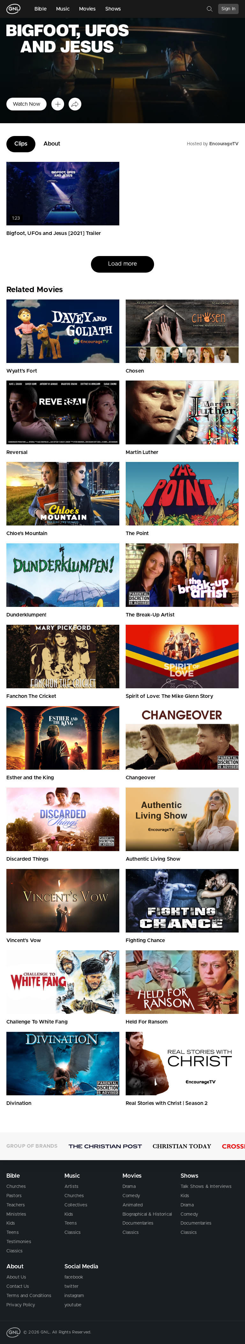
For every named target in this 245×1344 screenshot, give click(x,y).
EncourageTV (224, 144)
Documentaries (137, 1223)
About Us (16, 1277)
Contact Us (17, 1286)
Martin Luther (142, 452)
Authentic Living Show (153, 859)
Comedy (131, 1196)
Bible (40, 8)
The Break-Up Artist (150, 614)
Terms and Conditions (28, 1296)
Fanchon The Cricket (31, 696)
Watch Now (26, 104)
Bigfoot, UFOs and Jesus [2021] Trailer (53, 233)
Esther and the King (30, 777)
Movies (87, 8)
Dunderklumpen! (26, 614)
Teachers (15, 1205)
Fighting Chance (145, 940)
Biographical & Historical (147, 1214)
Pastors (14, 1196)
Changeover (141, 777)
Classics (14, 1251)
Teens (12, 1232)
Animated (132, 1205)
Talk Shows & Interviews (206, 1186)
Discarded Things (27, 859)
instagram (74, 1296)
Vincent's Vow (23, 940)
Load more (122, 280)
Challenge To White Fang (37, 1021)
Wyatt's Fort (21, 371)
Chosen (135, 371)
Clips (20, 144)
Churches (16, 1186)
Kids (10, 1223)
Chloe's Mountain (27, 533)
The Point (137, 533)
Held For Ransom (146, 1021)
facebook (73, 1277)
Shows (113, 8)
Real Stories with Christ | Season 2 (167, 1103)
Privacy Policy (20, 1305)
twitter (71, 1286)
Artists (71, 1186)
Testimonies (18, 1242)
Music (63, 8)
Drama (129, 1186)
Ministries (16, 1214)
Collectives (75, 1205)
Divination (19, 1103)
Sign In (228, 9)
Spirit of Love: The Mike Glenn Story (169, 696)
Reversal (16, 452)
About (52, 144)
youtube (72, 1305)
